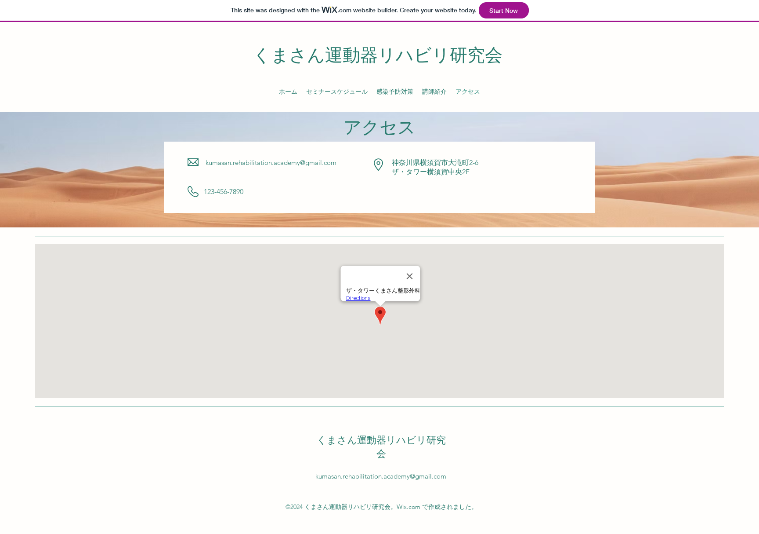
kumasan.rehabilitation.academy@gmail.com (271, 162)
